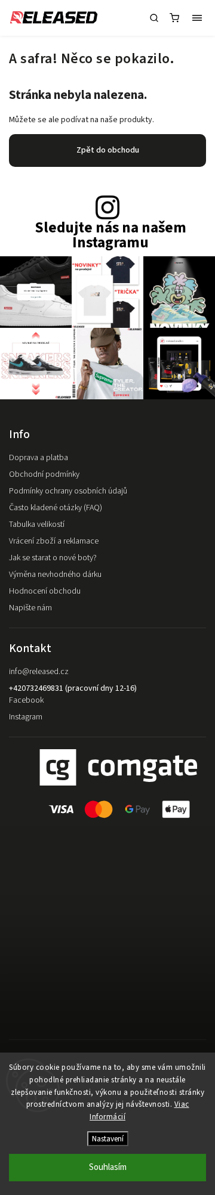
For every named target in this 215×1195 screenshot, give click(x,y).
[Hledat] (154, 18)
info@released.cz (39, 672)
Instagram (25, 717)
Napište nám (30, 608)
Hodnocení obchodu (45, 591)
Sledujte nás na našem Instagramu (110, 235)
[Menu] (197, 18)
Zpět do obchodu (107, 150)
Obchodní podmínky (44, 474)
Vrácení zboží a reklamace (54, 541)
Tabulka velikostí (36, 524)
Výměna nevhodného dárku (55, 575)
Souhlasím (108, 1167)
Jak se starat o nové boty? (53, 558)
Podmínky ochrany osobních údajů (68, 491)
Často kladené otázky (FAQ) (55, 508)
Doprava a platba (38, 458)
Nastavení (108, 1138)
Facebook (26, 700)
